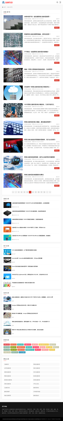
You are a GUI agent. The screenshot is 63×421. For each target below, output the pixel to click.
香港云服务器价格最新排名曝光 (34, 174)
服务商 (45, 349)
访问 (52, 349)
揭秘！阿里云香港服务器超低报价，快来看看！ (38, 69)
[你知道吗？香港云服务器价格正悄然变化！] (13, 93)
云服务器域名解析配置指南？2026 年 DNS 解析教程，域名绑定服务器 (29, 211)
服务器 (21, 349)
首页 (5, 7)
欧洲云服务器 (36, 376)
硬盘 (52, 344)
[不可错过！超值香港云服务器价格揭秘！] (13, 57)
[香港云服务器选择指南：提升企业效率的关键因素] (13, 163)
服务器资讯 (36, 387)
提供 (13, 349)
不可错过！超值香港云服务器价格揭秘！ (36, 51)
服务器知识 (36, 395)
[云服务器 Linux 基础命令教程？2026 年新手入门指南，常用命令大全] (7, 229)
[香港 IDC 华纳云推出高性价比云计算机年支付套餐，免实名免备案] (7, 332)
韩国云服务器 (7, 376)
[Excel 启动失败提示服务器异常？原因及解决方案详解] (7, 268)
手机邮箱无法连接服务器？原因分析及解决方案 (23, 282)
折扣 (13, 344)
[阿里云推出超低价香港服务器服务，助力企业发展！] (13, 145)
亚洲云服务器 (36, 379)
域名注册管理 (7, 395)
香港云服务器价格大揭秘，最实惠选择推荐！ (38, 122)
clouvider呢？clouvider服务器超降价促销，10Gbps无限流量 (27, 258)
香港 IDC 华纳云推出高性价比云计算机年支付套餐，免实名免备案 (27, 329)
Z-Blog (49, 419)
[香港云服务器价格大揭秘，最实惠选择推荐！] (13, 128)
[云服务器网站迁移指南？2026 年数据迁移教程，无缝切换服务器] (7, 221)
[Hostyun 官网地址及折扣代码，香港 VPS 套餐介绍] (7, 307)
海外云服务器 (36, 368)
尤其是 (7, 352)
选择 (56, 347)
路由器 (14, 352)
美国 (6, 347)
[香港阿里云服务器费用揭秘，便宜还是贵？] (13, 40)
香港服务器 (30, 349)
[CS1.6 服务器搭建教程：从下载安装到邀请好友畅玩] (7, 252)
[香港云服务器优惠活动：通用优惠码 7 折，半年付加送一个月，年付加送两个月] (7, 323)
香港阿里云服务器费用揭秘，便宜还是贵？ (37, 34)
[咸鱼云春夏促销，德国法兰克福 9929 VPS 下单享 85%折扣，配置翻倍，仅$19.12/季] (7, 299)
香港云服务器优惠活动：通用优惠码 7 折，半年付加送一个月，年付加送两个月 (31, 321)
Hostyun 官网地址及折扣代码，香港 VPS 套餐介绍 (24, 305)
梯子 (6, 349)
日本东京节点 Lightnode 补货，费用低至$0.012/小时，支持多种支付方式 (30, 274)
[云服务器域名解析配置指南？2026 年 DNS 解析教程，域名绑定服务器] (7, 213)
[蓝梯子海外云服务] (7, 2)
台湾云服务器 (7, 368)
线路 (34, 344)
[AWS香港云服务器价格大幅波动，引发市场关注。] (13, 110)
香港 (28, 347)
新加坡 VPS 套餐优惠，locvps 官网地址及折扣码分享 (25, 313)
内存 (6, 344)
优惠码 (27, 344)
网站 (38, 349)
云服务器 (21, 347)
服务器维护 (7, 391)
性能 (35, 347)
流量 (42, 347)
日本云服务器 (36, 372)
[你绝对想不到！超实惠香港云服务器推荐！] (13, 22)
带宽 (20, 344)
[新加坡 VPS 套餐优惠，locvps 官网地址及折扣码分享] (7, 315)
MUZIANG (58, 419)
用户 (49, 347)
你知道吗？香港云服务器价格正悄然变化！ (37, 87)
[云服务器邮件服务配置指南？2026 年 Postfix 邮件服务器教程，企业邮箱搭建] (7, 205)
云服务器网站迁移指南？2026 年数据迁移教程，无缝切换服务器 (27, 219)
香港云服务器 (28, 18)
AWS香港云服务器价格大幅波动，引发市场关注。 (39, 104)
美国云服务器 (7, 372)
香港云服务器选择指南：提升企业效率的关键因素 (39, 157)
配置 (13, 347)
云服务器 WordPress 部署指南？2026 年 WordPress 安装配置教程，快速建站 (31, 235)
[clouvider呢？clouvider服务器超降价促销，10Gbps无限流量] (7, 260)
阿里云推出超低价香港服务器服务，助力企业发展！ (40, 139)
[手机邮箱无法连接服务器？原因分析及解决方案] (7, 285)
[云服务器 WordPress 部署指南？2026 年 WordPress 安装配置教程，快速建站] (7, 237)
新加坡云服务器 (8, 379)
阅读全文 (57, 27)
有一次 (22, 352)
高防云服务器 (7, 383)
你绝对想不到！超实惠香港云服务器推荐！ (37, 16)
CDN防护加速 (36, 391)
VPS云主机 (36, 383)
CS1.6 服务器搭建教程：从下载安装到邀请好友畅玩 (24, 250)
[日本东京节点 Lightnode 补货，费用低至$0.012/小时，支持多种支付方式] (7, 276)
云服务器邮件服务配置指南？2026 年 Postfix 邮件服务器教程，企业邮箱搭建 (30, 203)
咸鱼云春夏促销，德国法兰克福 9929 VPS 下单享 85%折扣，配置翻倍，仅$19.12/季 (32, 297)
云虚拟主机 (7, 387)
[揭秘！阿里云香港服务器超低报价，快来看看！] (13, 75)
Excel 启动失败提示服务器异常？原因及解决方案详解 (25, 266)
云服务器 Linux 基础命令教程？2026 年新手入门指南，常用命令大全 (28, 227)
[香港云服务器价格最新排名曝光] (13, 180)
